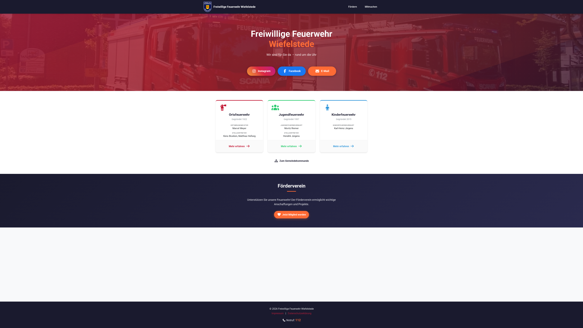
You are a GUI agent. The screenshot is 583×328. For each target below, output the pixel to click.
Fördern (352, 6)
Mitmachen (371, 6)
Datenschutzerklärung (299, 313)
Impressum (278, 313)
